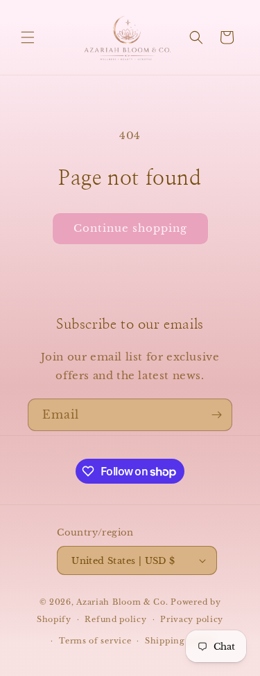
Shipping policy (180, 641)
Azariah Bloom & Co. (122, 602)
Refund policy (115, 619)
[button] (27, 37)
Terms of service (95, 641)
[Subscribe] (216, 415)
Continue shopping (130, 228)
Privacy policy (191, 619)
